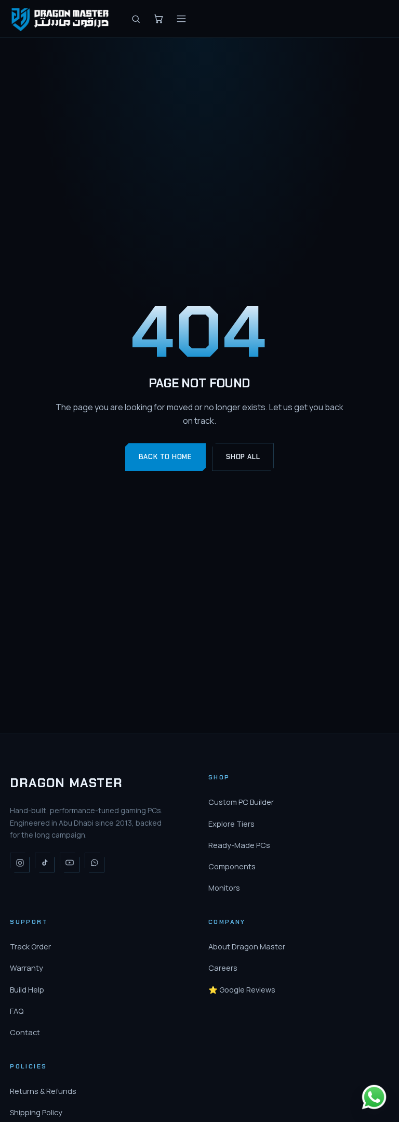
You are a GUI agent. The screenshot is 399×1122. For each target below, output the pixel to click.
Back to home (165, 456)
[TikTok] (45, 862)
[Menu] (181, 18)
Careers (222, 968)
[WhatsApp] (94, 862)
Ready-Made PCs (239, 845)
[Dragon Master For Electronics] (62, 18)
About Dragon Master (246, 946)
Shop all (243, 456)
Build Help (27, 990)
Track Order (30, 946)
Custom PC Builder (241, 802)
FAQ (16, 1011)
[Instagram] (20, 862)
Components (232, 866)
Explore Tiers (231, 824)
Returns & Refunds (43, 1091)
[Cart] (158, 18)
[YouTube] (69, 862)
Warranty (26, 968)
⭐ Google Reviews (241, 990)
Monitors (224, 888)
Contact (25, 1032)
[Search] (135, 18)
